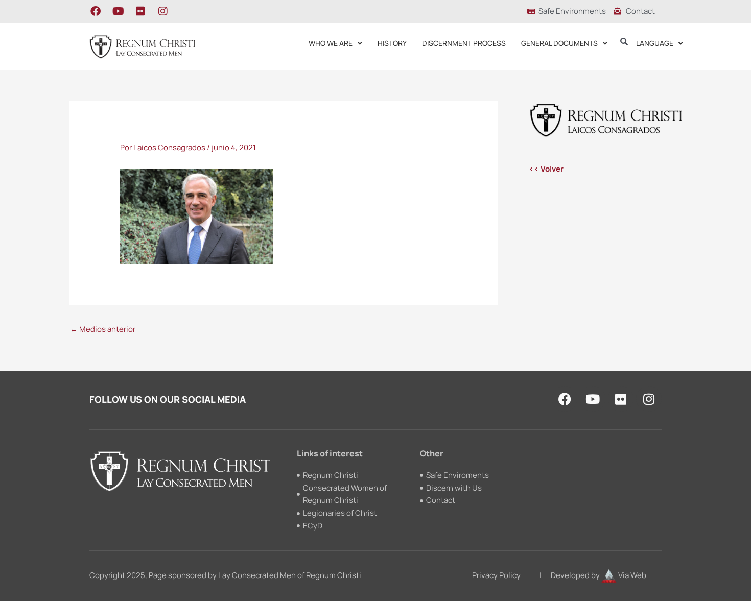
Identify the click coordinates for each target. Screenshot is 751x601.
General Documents (559, 43)
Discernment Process (464, 43)
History (392, 43)
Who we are (331, 43)
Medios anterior (102, 329)
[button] (335, 43)
